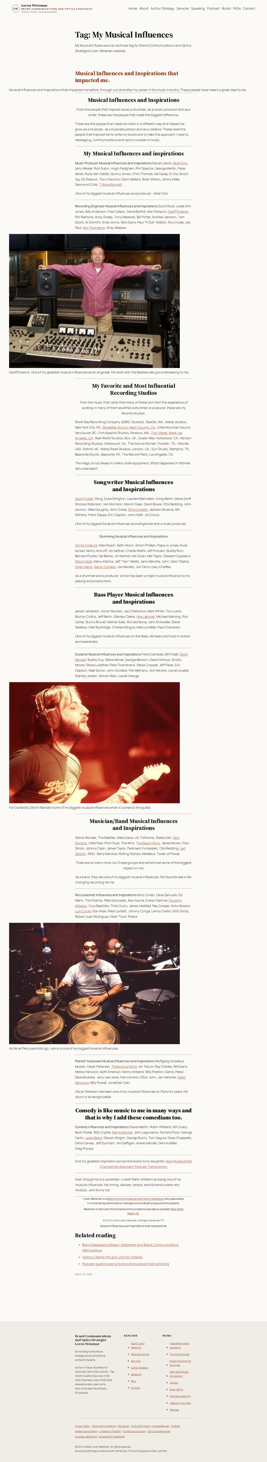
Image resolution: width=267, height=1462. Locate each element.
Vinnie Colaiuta (86, 545)
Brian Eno (180, 163)
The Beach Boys (148, 843)
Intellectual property (86, 1431)
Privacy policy (82, 1426)
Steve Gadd (83, 561)
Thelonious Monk (124, 1066)
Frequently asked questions (179, 1345)
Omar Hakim (84, 567)
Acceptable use (160, 1426)
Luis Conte (83, 911)
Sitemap (174, 1409)
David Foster (84, 498)
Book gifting (176, 1389)
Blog (133, 1381)
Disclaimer (124, 1426)
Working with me (140, 1354)
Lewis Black (93, 1138)
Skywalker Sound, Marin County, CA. (129, 427)
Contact (135, 1387)
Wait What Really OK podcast (179, 1374)
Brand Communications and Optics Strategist (135, 1199)
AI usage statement (86, 1436)
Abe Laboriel (145, 616)
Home (132, 8)
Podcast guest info (180, 1396)
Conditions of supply (134, 1431)
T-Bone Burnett (110, 184)
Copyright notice (140, 1426)
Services (136, 1361)
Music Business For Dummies (180, 1363)
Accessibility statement (111, 1436)
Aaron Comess (105, 567)
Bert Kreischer (122, 1132)
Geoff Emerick (178, 211)
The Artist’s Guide (179, 1354)
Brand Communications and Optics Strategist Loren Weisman (93, 1340)
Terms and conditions (104, 1426)
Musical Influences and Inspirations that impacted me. (126, 77)
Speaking (136, 1374)
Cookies (175, 1426)
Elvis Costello (138, 509)
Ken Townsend (94, 227)
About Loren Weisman (138, 1345)
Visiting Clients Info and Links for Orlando (112, 1257)
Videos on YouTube (180, 1403)
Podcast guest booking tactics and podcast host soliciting (125, 1264)
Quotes (174, 1382)
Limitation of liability (110, 1431)
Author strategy (140, 1367)
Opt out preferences (158, 1431)
